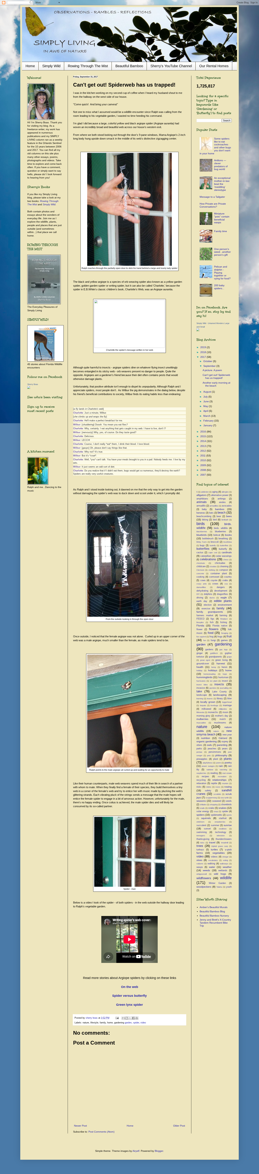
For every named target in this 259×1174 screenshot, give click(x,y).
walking (211, 863)
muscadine (201, 723)
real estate (227, 773)
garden (128, 1022)
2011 (203, 455)
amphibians (202, 498)
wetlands (222, 870)
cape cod (212, 552)
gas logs (223, 649)
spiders (200, 814)
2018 (203, 352)
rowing (228, 786)
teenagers (200, 836)
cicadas (213, 566)
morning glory (203, 716)
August (207, 391)
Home (30, 66)
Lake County (219, 691)
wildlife (226, 878)
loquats (203, 705)
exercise (206, 608)
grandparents (215, 657)
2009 (203, 465)
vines (199, 860)
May (206, 406)
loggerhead (227, 702)
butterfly (223, 549)
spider (136, 1022)
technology (220, 832)
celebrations (208, 559)
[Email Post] (117, 1018)
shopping (214, 804)
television (221, 836)
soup (216, 811)
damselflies (201, 587)
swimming (201, 832)
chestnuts (200, 563)
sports (229, 815)
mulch (223, 719)
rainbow (209, 770)
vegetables (218, 852)
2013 (203, 446)
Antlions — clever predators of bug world (221, 165)
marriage (227, 705)
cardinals (227, 552)
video (143, 1022)
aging (215, 492)
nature (201, 726)
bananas (200, 513)
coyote (214, 580)
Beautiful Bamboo (129, 66)
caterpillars (205, 556)
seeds (229, 801)
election (208, 605)
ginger (199, 653)
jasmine (212, 688)
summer (215, 825)
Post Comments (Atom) (101, 1131)
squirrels (206, 818)
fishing (223, 622)
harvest (221, 663)
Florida (200, 625)
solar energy (202, 811)
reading (214, 773)
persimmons (215, 752)
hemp (213, 667)
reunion (225, 783)
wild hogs (220, 873)
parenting (222, 745)
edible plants (223, 601)
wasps (199, 867)
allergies (225, 492)
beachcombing (203, 516)
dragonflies (222, 594)
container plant (219, 573)
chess (226, 560)
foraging (224, 633)
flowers (213, 629)
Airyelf (135, 1150)
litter (229, 698)
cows (203, 580)
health (199, 667)
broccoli (215, 542)
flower (199, 629)
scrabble (217, 794)
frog (211, 636)
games (224, 640)
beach (222, 512)
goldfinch (214, 653)
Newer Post (80, 1125)
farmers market (204, 615)
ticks (202, 843)
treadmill (224, 843)
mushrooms (220, 722)
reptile (214, 783)
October (208, 361)
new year (227, 734)
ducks (212, 598)
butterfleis (224, 545)
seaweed (216, 801)
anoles (222, 502)
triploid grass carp (219, 846)
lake (199, 691)
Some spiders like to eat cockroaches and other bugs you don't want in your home (215, 146)
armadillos (214, 506)
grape (229, 657)
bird (215, 519)
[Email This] (123, 1018)
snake (211, 808)
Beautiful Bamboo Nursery (214, 915)
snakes (222, 807)
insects (219, 684)
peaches (212, 748)
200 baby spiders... (219, 287)
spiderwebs (216, 815)
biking (205, 519)
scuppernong (211, 798)
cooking (200, 577)
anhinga (222, 498)
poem (218, 763)
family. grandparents (209, 611)
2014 (203, 441)
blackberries (201, 531)
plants (228, 758)
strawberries (220, 822)
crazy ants (201, 584)
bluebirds (201, 534)
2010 (203, 460)
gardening (223, 644)
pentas (199, 752)
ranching (223, 770)
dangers (221, 587)
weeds (206, 870)
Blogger (159, 1150)
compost (223, 570)
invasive (200, 688)
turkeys (200, 849)
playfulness (207, 763)
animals (201, 502)
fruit (229, 636)
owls (209, 745)
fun (204, 640)
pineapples (201, 759)
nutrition (205, 738)
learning (199, 698)
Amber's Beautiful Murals (213, 907)
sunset (207, 828)
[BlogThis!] (126, 1018)
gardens (209, 649)
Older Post (179, 1125)
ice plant (213, 681)
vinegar (225, 857)
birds (200, 523)
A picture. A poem (212, 370)
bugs (202, 545)
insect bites (202, 685)
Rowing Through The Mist (88, 66)
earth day (201, 601)
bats (211, 513)
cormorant (214, 577)
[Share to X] (130, 1018)
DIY (198, 594)
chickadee (220, 563)
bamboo (219, 509)
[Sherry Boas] (28, 388)
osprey (224, 741)
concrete (200, 573)
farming (223, 615)
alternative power (219, 495)
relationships (219, 779)
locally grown (207, 701)
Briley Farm (201, 542)
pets (209, 755)
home (228, 670)
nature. (216, 731)
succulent (201, 825)
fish (212, 622)
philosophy (221, 755)
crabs (225, 580)
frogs (220, 636)
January (208, 425)
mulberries (202, 719)
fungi (213, 640)
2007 (203, 474)
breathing (223, 538)
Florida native (219, 625)
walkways (224, 864)
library (220, 698)
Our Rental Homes (214, 66)
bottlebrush (208, 538)
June (206, 401)
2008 (203, 470)
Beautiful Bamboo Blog (212, 911)
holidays (212, 670)
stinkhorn (200, 822)
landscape (201, 695)
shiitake (203, 804)
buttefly (213, 545)
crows (215, 584)
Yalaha (219, 887)
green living (221, 660)
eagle (224, 597)
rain (221, 766)
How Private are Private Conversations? (213, 205)
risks (198, 787)
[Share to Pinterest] (136, 1018)
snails (202, 808)
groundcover (202, 663)
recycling (201, 780)
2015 (203, 436)
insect (225, 681)
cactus (199, 552)
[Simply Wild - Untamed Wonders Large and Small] (197, 330)
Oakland (223, 738)
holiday (199, 670)
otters (199, 745)
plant (215, 759)
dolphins (208, 594)
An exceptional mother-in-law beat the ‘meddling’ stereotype (222, 184)
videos (214, 857)
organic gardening (206, 741)
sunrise (228, 825)
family (220, 608)
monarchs (213, 712)
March (207, 415)
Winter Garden (217, 883)
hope (225, 674)
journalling (224, 688)
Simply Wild (51, 66)
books (228, 534)
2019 (203, 347)
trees (199, 846)
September (209, 366)
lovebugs (214, 705)
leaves (210, 698)
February (208, 420)
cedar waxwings (223, 556)
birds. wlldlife (221, 528)
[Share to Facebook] (133, 1018)
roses (217, 787)
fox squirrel (201, 637)
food (210, 633)
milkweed (206, 709)
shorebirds (226, 804)
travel (212, 842)
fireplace (224, 619)
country (228, 577)
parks (199, 748)
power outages (208, 766)
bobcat (216, 535)
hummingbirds (204, 677)
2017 (203, 357)
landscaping (220, 694)
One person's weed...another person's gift (222, 252)
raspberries (201, 773)
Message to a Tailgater (212, 196)
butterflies (202, 548)
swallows (223, 829)
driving (199, 597)
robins (208, 787)
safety (208, 790)
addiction (205, 492)
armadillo (201, 506)
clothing (211, 570)
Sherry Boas (32, 384)
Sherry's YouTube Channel (171, 66)
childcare (201, 566)
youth (229, 887)
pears (225, 748)
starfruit (223, 818)
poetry (228, 762)
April (206, 410)
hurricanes (201, 681)
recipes (205, 776)
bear (219, 516)
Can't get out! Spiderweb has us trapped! (216, 376)
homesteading (209, 674)
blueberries (220, 531)
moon (225, 712)
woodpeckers (203, 886)
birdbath (224, 520)
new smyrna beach (214, 732)
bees (229, 516)
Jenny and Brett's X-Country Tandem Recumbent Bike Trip (215, 922)
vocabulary (213, 860)
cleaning (224, 566)
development (220, 591)
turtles (214, 849)
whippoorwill (201, 874)
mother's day (221, 716)
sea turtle (225, 798)
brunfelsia (227, 542)
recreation (222, 776)
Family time (220, 231)
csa (226, 584)
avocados (227, 506)
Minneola (200, 712)
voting (225, 860)
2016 (203, 431)
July (205, 396)
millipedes (223, 709)
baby (204, 509)
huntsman (223, 677)
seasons (201, 800)
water (212, 867)
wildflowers (203, 878)
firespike (200, 622)
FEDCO (200, 619)
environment (225, 604)
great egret (205, 660)
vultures (199, 864)
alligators (201, 495)
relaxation (201, 783)
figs (212, 619)
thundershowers (224, 839)
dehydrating (202, 591)
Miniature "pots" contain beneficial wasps (221, 218)
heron (224, 667)
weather (227, 867)
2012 (203, 450)
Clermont (200, 570)
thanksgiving (202, 839)
